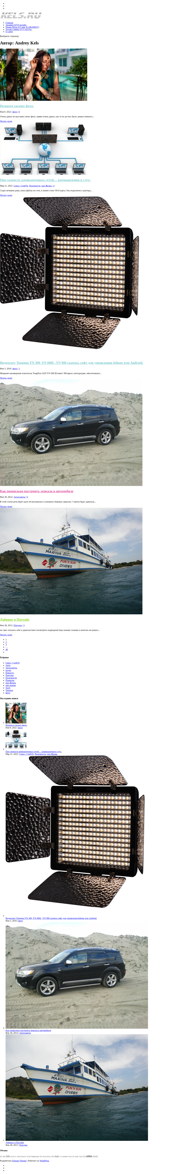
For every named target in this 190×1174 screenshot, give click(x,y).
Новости (10, 673)
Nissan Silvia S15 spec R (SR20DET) (22, 27)
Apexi (70, 1156)
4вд (73, 1156)
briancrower (35, 1156)
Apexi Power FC (21, 1156)
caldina (89, 1156)
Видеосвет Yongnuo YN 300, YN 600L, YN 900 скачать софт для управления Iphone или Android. (71, 362)
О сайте (9, 31)
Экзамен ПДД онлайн (16, 25)
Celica (81, 1156)
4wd (4, 1156)
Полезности (34, 186)
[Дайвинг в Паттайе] (71, 613)
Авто (8, 665)
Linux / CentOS (21, 186)
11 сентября (64, 1156)
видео (8, 670)
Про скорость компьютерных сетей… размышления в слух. (45, 180)
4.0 (84, 1156)
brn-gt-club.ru (47, 1156)
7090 (52, 1156)
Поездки (18, 625)
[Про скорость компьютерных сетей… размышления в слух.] (43, 174)
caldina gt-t (13, 1156)
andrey (77, 1156)
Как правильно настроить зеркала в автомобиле (36, 491)
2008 (8, 1156)
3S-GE (29, 1156)
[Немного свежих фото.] (43, 100)
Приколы (10, 680)
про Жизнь (46, 186)
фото (15, 112)
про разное (11, 685)
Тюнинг (9, 690)
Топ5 (8, 688)
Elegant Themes (19, 1161)
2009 (41, 1156)
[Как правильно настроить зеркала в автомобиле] (71, 485)
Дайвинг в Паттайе (14, 619)
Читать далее (6, 121)
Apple (57, 1156)
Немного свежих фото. (17, 106)
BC (1, 1156)
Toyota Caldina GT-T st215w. (19, 29)
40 (7, 649)
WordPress (44, 1161)
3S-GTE (95, 1156)
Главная (9, 23)
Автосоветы (19, 497)
